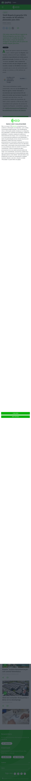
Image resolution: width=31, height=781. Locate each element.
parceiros (14, 126)
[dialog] (15, 390)
